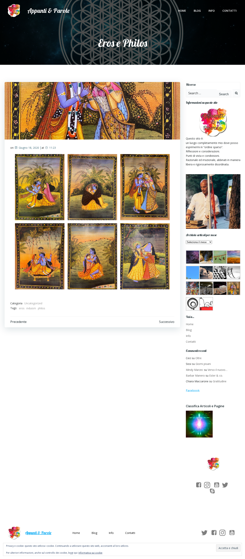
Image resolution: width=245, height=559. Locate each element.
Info (211, 10)
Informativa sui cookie (90, 552)
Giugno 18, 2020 (29, 147)
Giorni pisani (203, 364)
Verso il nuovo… (217, 370)
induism (31, 308)
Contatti (229, 10)
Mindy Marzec (194, 370)
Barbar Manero (195, 375)
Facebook (193, 390)
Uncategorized (33, 303)
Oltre (198, 358)
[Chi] (199, 424)
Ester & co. (216, 375)
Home (182, 10)
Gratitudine (219, 381)
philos (41, 308)
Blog (197, 10)
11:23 (52, 147)
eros (21, 308)
